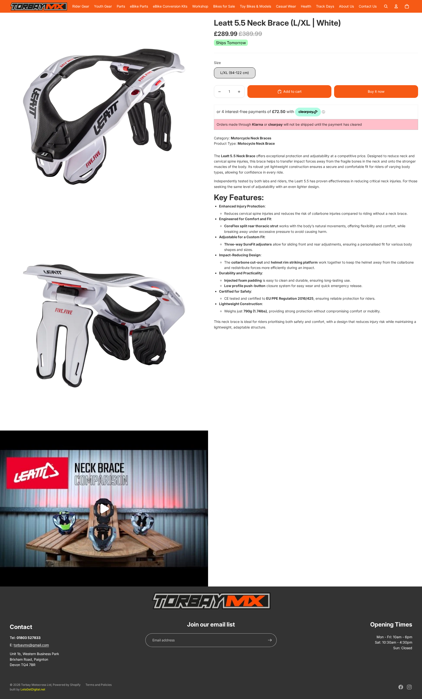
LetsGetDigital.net (33, 689)
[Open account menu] (396, 6)
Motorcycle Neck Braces (251, 138)
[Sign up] (269, 640)
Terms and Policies (98, 685)
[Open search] (385, 6)
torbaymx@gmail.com (31, 645)
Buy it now (376, 91)
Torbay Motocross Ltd (36, 685)
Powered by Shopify (67, 685)
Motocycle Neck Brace (256, 144)
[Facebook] (401, 687)
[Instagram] (409, 687)
